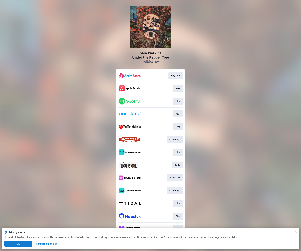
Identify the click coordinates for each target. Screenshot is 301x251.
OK (18, 244)
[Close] (295, 232)
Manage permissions (46, 244)
